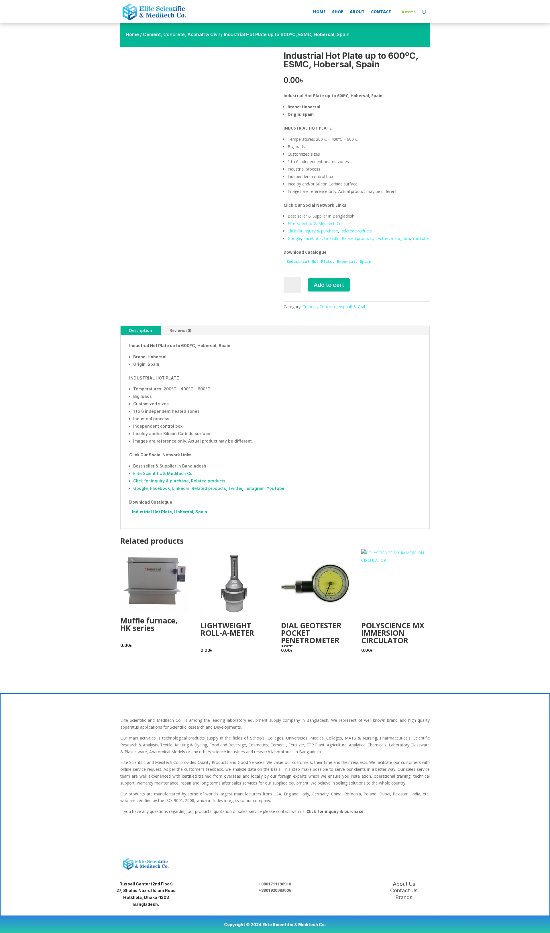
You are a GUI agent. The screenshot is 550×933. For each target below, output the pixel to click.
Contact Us (404, 890)
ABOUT (357, 11)
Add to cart (329, 284)
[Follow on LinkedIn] (257, 832)
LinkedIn (331, 238)
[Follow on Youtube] (312, 832)
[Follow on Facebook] (238, 832)
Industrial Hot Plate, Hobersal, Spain (328, 261)
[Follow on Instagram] (293, 832)
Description (140, 330)
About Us (404, 884)
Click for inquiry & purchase (313, 231)
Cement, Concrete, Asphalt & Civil (181, 34)
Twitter (382, 238)
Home (132, 34)
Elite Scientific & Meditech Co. (315, 223)
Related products (356, 231)
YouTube (420, 238)
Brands (404, 897)
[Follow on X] (275, 832)
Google (294, 238)
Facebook (312, 238)
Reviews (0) (180, 330)
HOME (319, 11)
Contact (381, 11)
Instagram (400, 238)
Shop (337, 11)
